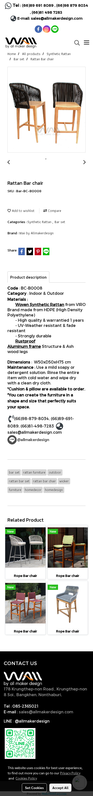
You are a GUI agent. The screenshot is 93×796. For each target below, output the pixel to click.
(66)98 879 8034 (72, 5)
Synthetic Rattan (39, 222)
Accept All (60, 787)
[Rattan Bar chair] (46, 110)
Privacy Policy (70, 773)
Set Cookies (34, 787)
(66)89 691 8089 (38, 5)
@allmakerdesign (32, 721)
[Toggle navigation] (86, 42)
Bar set (60, 222)
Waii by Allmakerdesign (36, 233)
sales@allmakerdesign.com (57, 18)
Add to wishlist (22, 210)
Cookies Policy (26, 778)
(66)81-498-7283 (37, 426)
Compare (54, 210)
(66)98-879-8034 (31, 418)
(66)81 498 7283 (47, 12)
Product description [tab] (28, 277)
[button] (75, 43)
